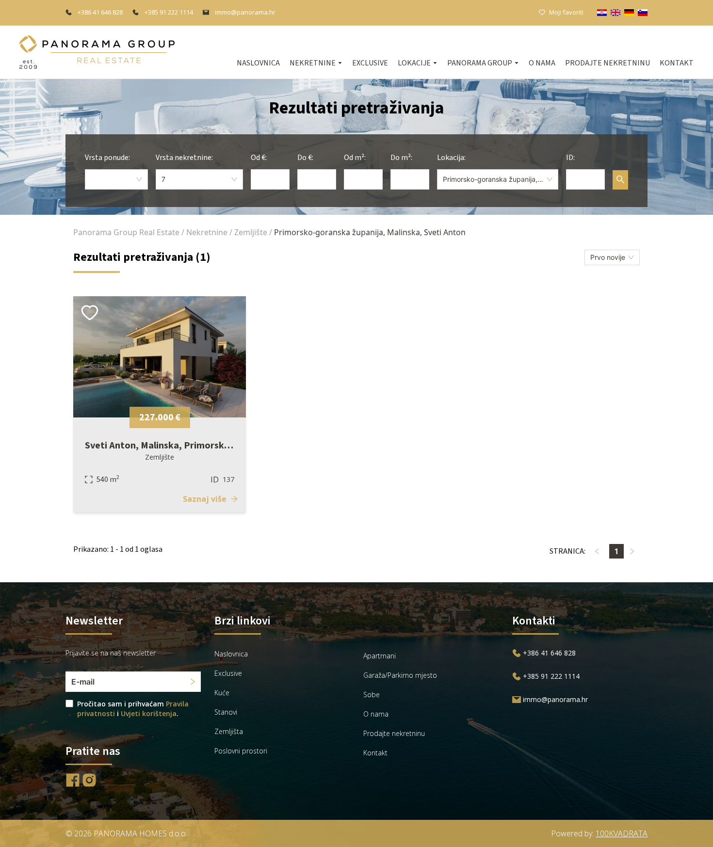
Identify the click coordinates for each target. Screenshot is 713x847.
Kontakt (677, 63)
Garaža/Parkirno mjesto (400, 675)
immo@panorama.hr (245, 12)
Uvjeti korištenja (149, 713)
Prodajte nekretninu (607, 63)
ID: (570, 157)
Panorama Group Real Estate (126, 232)
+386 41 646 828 (100, 12)
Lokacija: (451, 157)
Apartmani (379, 655)
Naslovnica (258, 63)
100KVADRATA (622, 833)
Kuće (221, 692)
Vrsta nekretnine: (184, 157)
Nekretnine (206, 232)
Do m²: (401, 157)
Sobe (371, 694)
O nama (542, 63)
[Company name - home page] (97, 52)
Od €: (259, 157)
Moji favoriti (566, 12)
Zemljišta (228, 731)
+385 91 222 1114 (169, 12)
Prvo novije (607, 257)
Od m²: (355, 157)
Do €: (305, 157)
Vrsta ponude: (107, 157)
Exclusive (370, 63)
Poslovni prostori (240, 750)
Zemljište (250, 232)
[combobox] (116, 179)
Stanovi (225, 712)
